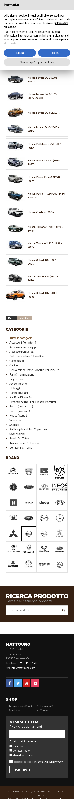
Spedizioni (14, 710)
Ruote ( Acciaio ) (19, 411)
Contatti (45, 710)
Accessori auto (21, 750)
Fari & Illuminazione (21, 374)
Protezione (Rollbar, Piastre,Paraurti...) (33, 401)
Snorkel (14, 424)
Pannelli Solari (18, 392)
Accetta (54, 52)
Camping (18, 746)
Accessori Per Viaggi (22, 347)
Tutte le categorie (20, 338)
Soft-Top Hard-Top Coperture (28, 429)
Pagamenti (46, 706)
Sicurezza (15, 420)
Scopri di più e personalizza (37, 62)
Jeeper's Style (18, 383)
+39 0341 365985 (27, 663)
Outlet (24, 317)
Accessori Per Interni (22, 342)
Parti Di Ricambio (20, 397)
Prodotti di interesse (22, 741)
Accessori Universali (22, 351)
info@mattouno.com (23, 667)
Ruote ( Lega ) (18, 415)
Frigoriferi (16, 379)
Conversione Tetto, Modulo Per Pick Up (34, 370)
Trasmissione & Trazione (24, 443)
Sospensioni (17, 433)
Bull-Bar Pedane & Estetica (26, 356)
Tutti (11, 317)
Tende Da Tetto (19, 438)
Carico (13, 365)
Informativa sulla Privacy (48, 761)
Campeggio (16, 360)
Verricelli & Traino (20, 447)
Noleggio (15, 388)
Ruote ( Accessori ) (21, 406)
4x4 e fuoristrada (23, 755)
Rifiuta (20, 52)
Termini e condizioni (20, 706)
